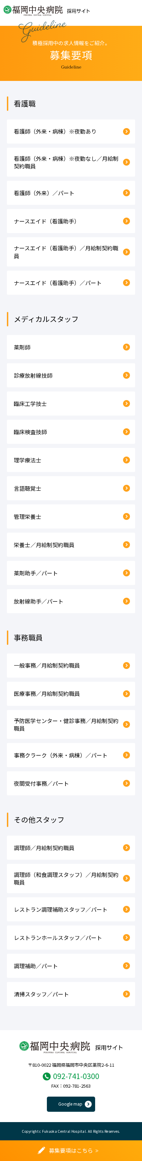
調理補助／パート (36, 966)
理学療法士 (27, 460)
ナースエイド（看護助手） (47, 221)
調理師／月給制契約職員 (44, 848)
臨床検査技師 (30, 432)
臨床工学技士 (30, 403)
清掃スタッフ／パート (41, 994)
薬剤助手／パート (36, 573)
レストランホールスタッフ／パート (58, 937)
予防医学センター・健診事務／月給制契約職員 (66, 724)
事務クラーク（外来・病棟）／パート (61, 755)
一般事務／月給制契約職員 (47, 665)
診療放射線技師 (33, 375)
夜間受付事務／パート (41, 783)
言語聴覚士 (27, 488)
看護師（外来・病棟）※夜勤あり (55, 131)
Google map (70, 1104)
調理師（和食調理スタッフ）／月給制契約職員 (66, 878)
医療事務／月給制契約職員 (47, 693)
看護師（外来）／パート (44, 193)
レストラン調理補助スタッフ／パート (61, 909)
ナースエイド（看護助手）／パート (58, 283)
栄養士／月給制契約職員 (44, 545)
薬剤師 (22, 347)
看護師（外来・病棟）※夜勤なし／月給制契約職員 (66, 162)
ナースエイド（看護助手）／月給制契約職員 (66, 252)
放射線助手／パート (38, 601)
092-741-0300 (76, 1076)
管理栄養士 (27, 516)
